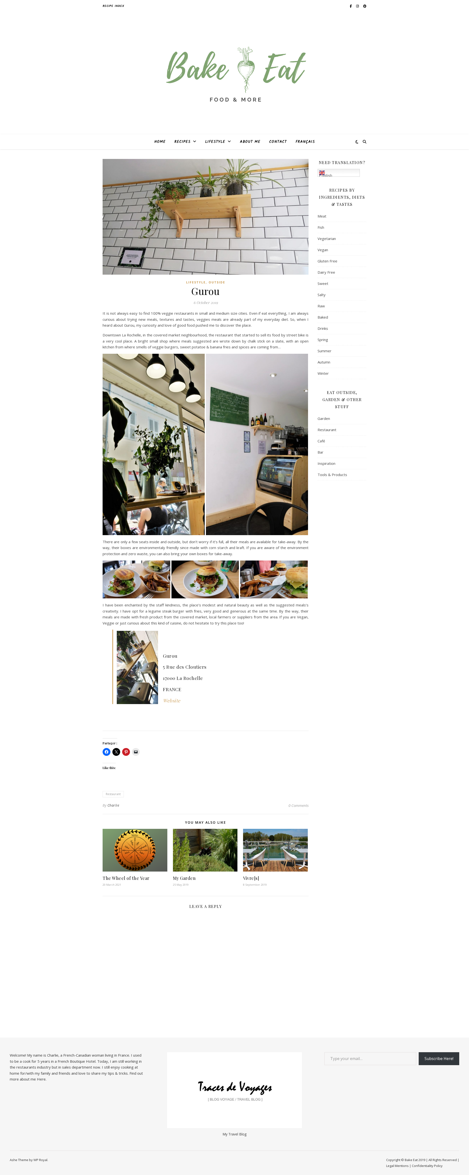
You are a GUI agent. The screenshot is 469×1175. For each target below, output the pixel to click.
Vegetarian (327, 238)
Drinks (323, 328)
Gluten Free (327, 261)
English (325, 175)
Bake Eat (411, 1160)
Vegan (323, 249)
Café (321, 440)
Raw (321, 305)
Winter (323, 373)
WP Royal (40, 1160)
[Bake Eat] (234, 73)
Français (305, 142)
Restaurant (113, 794)
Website (172, 700)
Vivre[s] (251, 878)
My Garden (184, 878)
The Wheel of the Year (126, 878)
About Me (250, 142)
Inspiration (326, 463)
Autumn (324, 362)
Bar (320, 452)
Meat (322, 216)
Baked (323, 317)
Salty (322, 294)
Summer (324, 350)
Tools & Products (332, 474)
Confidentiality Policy (427, 1166)
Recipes (182, 142)
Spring (323, 339)
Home (160, 142)
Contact (278, 142)
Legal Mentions (397, 1166)
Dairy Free (326, 272)
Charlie (113, 805)
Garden (324, 418)
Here (41, 1079)
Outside (217, 282)
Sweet (323, 283)
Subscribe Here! (439, 1058)
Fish (321, 227)
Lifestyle (215, 142)
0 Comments (298, 805)
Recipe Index (113, 6)
